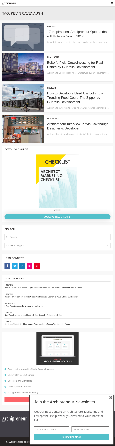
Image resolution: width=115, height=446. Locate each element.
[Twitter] (15, 266)
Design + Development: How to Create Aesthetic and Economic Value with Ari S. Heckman (41, 297)
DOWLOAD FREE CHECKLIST (57, 216)
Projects (8, 312)
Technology (9, 303)
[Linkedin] (22, 266)
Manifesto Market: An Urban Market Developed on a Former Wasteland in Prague (37, 324)
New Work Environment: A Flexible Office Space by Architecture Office (33, 315)
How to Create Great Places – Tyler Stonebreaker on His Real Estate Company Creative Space (43, 288)
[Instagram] (29, 266)
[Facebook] (7, 266)
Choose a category (15, 245)
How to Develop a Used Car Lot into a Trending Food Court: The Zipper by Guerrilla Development (75, 97)
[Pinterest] (37, 266)
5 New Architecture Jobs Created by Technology (23, 306)
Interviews (8, 285)
